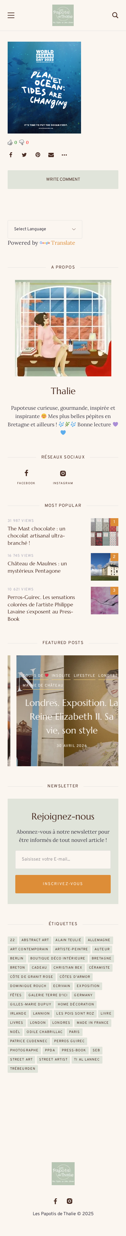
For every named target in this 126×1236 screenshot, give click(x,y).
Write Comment (63, 179)
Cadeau (39, 968)
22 (12, 940)
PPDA (50, 1050)
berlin (17, 958)
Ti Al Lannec (87, 1059)
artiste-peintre (71, 949)
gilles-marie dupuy (30, 1004)
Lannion (41, 1014)
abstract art (35, 940)
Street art (21, 1059)
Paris (74, 1032)
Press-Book (74, 1050)
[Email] (51, 155)
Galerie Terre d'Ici (48, 995)
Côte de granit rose (31, 977)
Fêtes (16, 995)
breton (17, 968)
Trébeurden (22, 1069)
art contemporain (29, 949)
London (38, 1023)
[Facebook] (10, 155)
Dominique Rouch (28, 986)
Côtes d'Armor (75, 977)
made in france (93, 1023)
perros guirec (69, 1041)
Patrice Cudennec (29, 1041)
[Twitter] (24, 155)
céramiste (99, 968)
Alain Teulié (68, 940)
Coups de (25, 675)
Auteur (102, 949)
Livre (106, 1014)
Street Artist (53, 1059)
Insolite (52, 675)
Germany (83, 995)
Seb (96, 1050)
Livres (17, 1023)
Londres (99, 675)
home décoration (76, 1004)
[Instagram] (69, 1201)
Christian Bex (68, 968)
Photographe (24, 1050)
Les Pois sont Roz (75, 1014)
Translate (63, 242)
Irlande (18, 1014)
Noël (15, 1032)
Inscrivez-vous (63, 884)
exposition (88, 986)
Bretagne (102, 958)
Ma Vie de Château (34, 685)
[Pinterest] (37, 155)
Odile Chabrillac (45, 1032)
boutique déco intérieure (57, 958)
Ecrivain (62, 986)
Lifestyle (76, 675)
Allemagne (99, 940)
